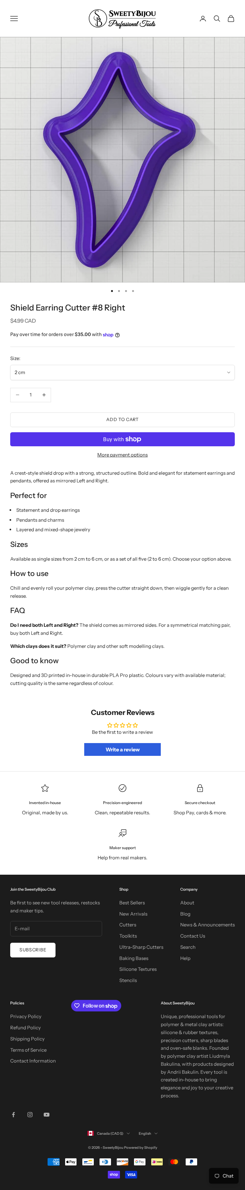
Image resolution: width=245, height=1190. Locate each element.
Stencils (128, 980)
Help (185, 958)
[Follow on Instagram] (30, 1114)
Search (188, 947)
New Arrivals (133, 914)
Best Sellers (132, 903)
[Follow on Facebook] (13, 1114)
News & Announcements (207, 925)
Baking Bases (133, 958)
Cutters (127, 925)
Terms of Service (28, 1050)
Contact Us (192, 936)
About (187, 903)
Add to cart (122, 419)
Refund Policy (25, 1028)
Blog (185, 914)
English (145, 1133)
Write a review (123, 749)
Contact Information (33, 1061)
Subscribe (32, 950)
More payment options (122, 455)
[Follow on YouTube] (46, 1114)
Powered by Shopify (140, 1147)
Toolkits (128, 936)
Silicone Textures (138, 969)
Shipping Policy (27, 1039)
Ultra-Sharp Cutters (141, 947)
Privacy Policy (25, 1016)
